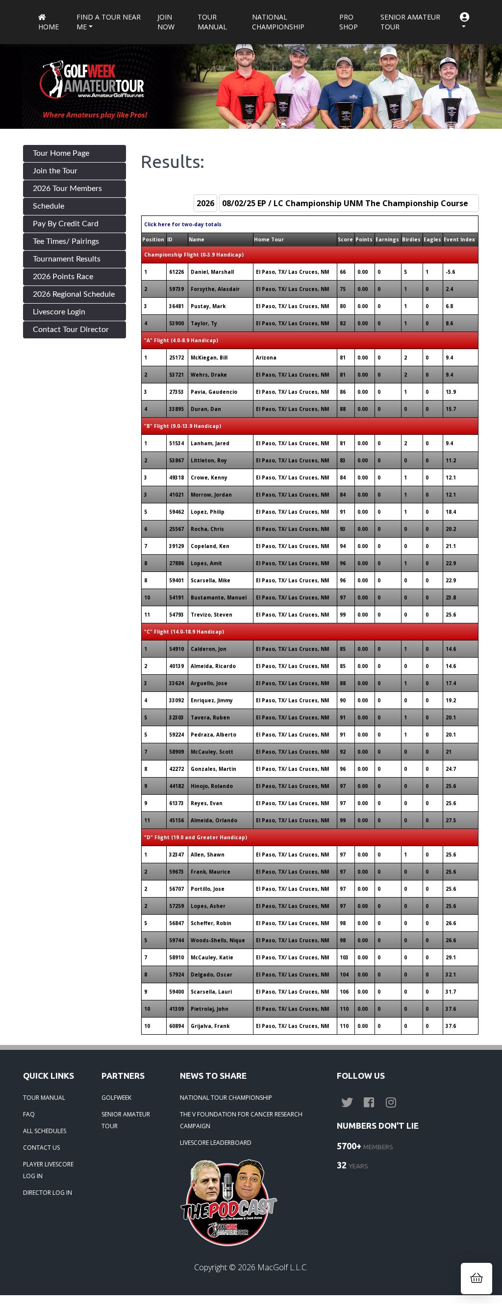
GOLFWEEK (116, 1097)
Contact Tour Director (71, 329)
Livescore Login (59, 312)
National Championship (278, 21)
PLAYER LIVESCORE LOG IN (48, 1170)
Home (48, 26)
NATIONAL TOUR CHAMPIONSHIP (226, 1097)
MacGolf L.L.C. (282, 1267)
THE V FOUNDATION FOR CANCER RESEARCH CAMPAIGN (241, 1120)
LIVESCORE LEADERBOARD (215, 1142)
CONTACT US (41, 1147)
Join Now (166, 21)
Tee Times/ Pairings (66, 241)
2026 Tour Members (67, 188)
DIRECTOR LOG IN (47, 1192)
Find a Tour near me (108, 21)
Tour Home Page (61, 153)
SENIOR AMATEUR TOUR (125, 1120)
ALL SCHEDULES (44, 1131)
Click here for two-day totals (183, 224)
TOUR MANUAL (44, 1097)
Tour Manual (212, 21)
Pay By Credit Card (66, 224)
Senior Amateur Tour (410, 21)
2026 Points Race (63, 277)
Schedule (48, 206)
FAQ (29, 1114)
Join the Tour (55, 171)
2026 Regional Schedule (74, 294)
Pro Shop (348, 21)
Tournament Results (66, 259)
